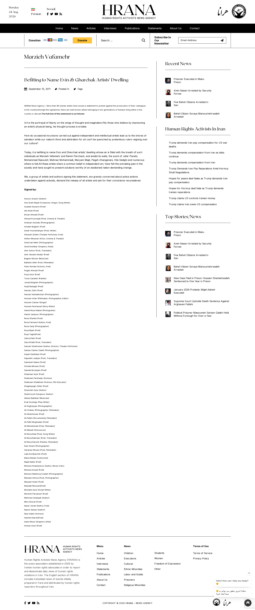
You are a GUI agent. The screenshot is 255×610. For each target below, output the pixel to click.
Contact (195, 28)
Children (128, 553)
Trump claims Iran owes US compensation (193, 204)
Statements (155, 28)
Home (59, 28)
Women (158, 558)
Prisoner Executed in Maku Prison (189, 81)
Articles (91, 28)
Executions (130, 558)
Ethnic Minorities (133, 569)
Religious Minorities (134, 585)
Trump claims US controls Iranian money (192, 198)
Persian (36, 14)
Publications (132, 28)
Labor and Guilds (133, 574)
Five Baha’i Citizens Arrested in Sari (191, 104)
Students (159, 553)
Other (157, 568)
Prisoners (129, 579)
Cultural (128, 563)
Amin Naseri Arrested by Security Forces (192, 92)
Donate (82, 40)
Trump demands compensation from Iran (192, 162)
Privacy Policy (201, 558)
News (74, 28)
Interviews (110, 28)
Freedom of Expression (167, 563)
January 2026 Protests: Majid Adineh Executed (194, 291)
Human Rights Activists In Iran (195, 128)
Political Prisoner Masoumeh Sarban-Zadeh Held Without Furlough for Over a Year (201, 314)
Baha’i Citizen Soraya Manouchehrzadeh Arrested (197, 115)
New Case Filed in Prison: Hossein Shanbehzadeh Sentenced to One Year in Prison (202, 280)
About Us (176, 28)
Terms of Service (202, 553)
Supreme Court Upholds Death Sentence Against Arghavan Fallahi (201, 303)
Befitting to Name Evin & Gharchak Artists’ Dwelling (76, 79)
